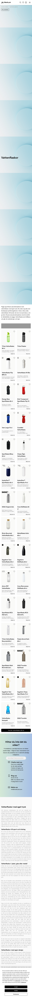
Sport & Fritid (4, 7)
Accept (16, 986)
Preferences (16, 994)
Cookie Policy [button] (17, 980)
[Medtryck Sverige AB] (6, 2)
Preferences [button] (23, 982)
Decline (16, 990)
